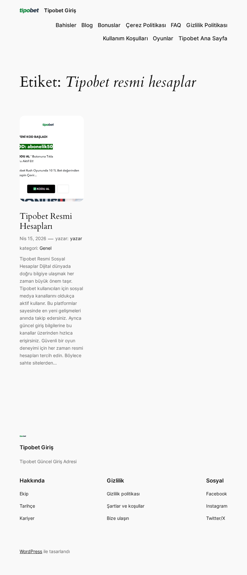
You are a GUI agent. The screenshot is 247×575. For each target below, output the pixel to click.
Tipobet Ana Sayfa (202, 38)
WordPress (31, 551)
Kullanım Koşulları (125, 38)
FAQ (176, 25)
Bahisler (66, 25)
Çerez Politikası (146, 25)
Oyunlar (163, 38)
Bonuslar (109, 25)
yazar (76, 238)
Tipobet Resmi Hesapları (46, 221)
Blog (87, 25)
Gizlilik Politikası (206, 25)
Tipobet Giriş (60, 10)
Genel (45, 248)
